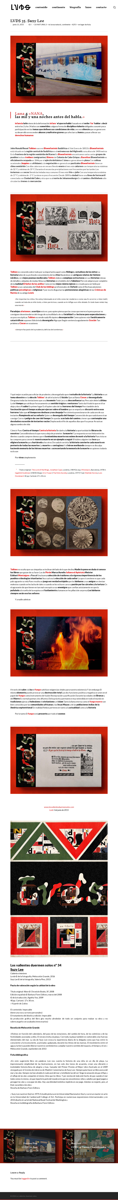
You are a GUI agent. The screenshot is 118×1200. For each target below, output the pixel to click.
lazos (88, 7)
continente (58, 7)
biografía (75, 7)
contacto (101, 7)
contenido (41, 7)
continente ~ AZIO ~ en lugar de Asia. (76, 24)
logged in (26, 1178)
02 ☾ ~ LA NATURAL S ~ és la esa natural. (45, 24)
